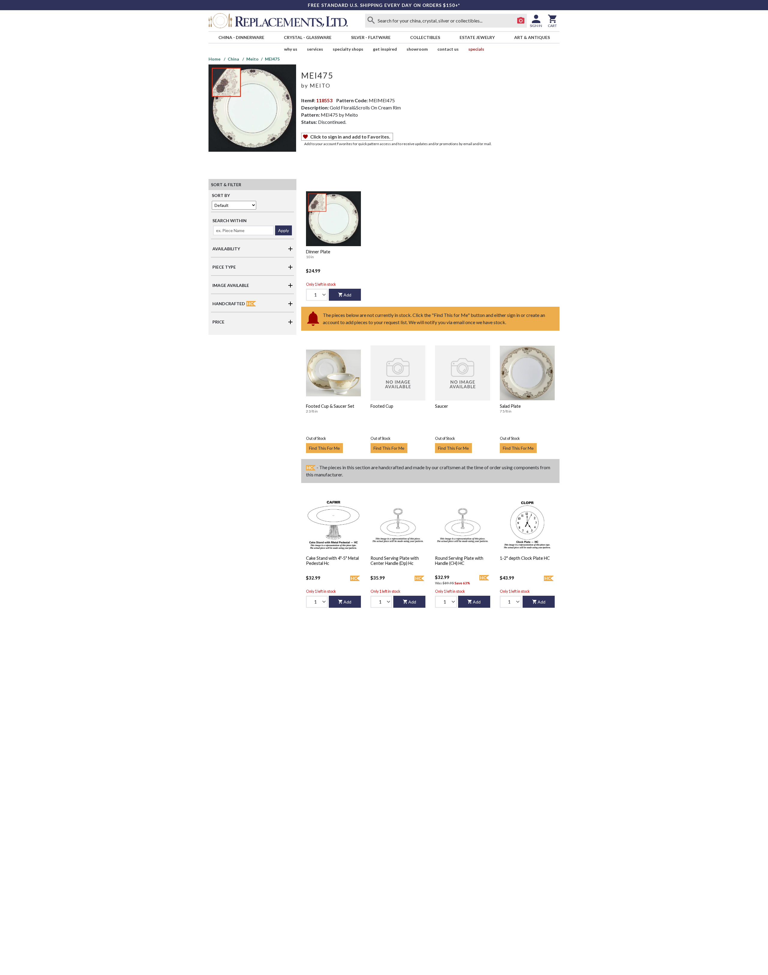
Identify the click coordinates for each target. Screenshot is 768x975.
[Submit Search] (371, 21)
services (315, 49)
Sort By (221, 195)
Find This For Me (324, 448)
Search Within (229, 220)
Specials (476, 49)
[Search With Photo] (521, 21)
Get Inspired (385, 49)
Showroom (417, 49)
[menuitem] (241, 37)
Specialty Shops (348, 49)
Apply (283, 230)
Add (347, 294)
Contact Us (448, 49)
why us (290, 49)
